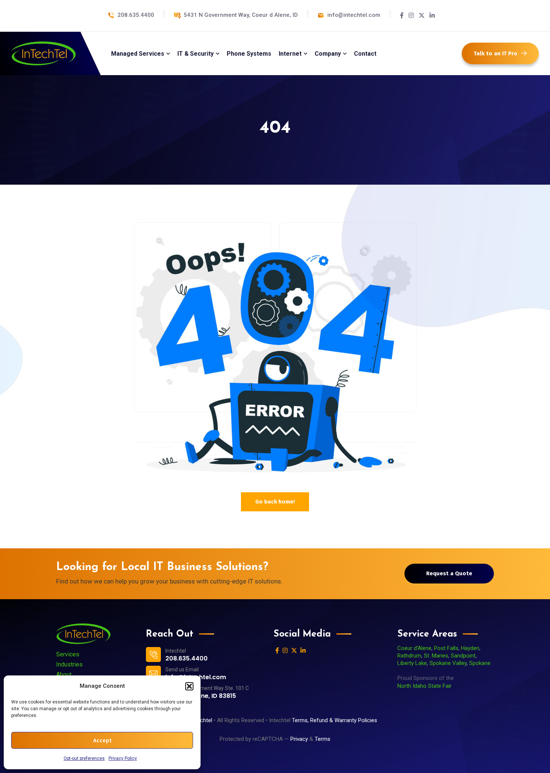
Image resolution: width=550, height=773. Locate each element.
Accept (102, 740)
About (63, 674)
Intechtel (201, 720)
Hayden (470, 648)
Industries (69, 664)
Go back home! (275, 501)
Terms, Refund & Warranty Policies (335, 720)
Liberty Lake (412, 663)
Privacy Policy (123, 758)
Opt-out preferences (84, 758)
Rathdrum (409, 655)
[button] (189, 686)
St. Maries (436, 655)
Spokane (480, 663)
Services (67, 654)
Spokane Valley (448, 663)
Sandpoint (463, 655)
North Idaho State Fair (424, 686)
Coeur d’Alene (414, 648)
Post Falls (446, 648)
